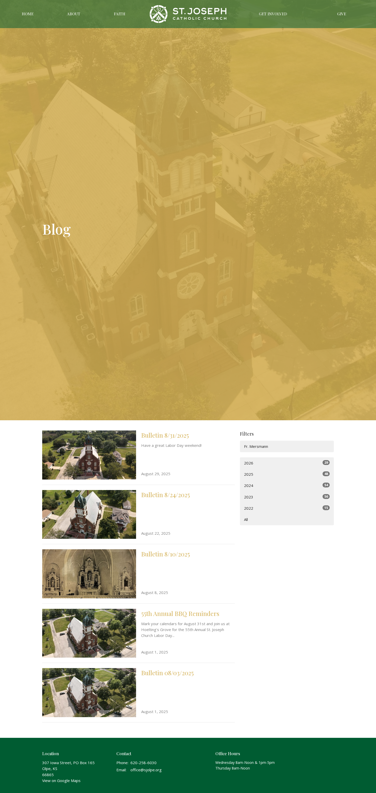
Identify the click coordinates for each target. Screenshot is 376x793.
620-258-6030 (143, 762)
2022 (286, 508)
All (246, 519)
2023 (286, 496)
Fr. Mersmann (256, 446)
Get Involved (273, 13)
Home (28, 13)
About (73, 13)
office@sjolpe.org (146, 769)
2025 (286, 474)
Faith (119, 13)
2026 (286, 462)
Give (341, 13)
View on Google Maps (61, 780)
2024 (286, 485)
